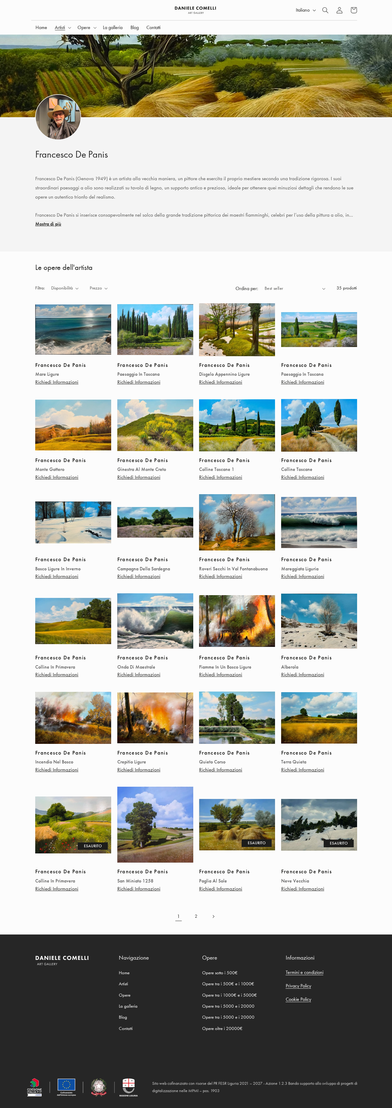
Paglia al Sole (213, 881)
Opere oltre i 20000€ (222, 1028)
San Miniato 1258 (135, 881)
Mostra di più (48, 224)
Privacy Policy (298, 986)
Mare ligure (47, 374)
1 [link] (178, 916)
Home (124, 973)
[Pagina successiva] (213, 916)
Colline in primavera (55, 667)
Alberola (289, 667)
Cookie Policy (298, 999)
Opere (124, 995)
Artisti (123, 984)
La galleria (128, 1006)
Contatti (126, 1028)
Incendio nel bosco (54, 762)
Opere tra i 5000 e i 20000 (228, 1006)
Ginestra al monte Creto (141, 469)
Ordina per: (247, 288)
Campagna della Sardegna (143, 569)
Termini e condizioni (304, 972)
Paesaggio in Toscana (138, 374)
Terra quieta (293, 762)
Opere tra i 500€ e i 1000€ (228, 984)
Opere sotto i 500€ (220, 973)
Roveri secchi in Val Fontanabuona (233, 569)
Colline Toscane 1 (216, 469)
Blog (123, 1017)
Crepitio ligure (131, 762)
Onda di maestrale (136, 667)
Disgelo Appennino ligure (224, 374)
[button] (62, 28)
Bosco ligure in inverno (58, 569)
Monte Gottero (49, 469)
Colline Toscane (296, 469)
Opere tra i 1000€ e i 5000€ (229, 995)
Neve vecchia (295, 881)
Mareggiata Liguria (299, 569)
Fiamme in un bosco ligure (225, 667)
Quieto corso (212, 762)
